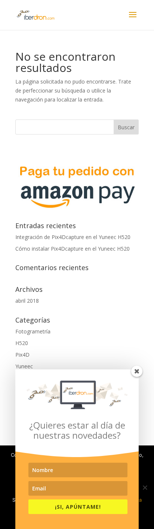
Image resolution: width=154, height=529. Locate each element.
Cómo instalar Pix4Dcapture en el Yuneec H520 (72, 248)
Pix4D (22, 354)
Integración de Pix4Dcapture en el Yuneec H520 (72, 237)
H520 (21, 343)
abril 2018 (27, 300)
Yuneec (24, 366)
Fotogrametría (32, 331)
